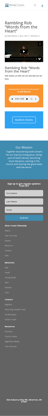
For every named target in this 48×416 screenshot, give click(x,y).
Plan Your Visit (11, 235)
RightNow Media (12, 341)
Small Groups (10, 314)
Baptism (8, 304)
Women (8, 287)
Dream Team (10, 319)
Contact (8, 250)
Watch (7, 230)
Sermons (34, 36)
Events (8, 240)
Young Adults (10, 277)
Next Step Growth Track (15, 309)
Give (7, 255)
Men (7, 282)
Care (7, 292)
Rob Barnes (12, 36)
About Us (9, 245)
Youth (7, 272)
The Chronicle (11, 346)
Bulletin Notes (24, 120)
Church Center (11, 336)
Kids (6, 267)
